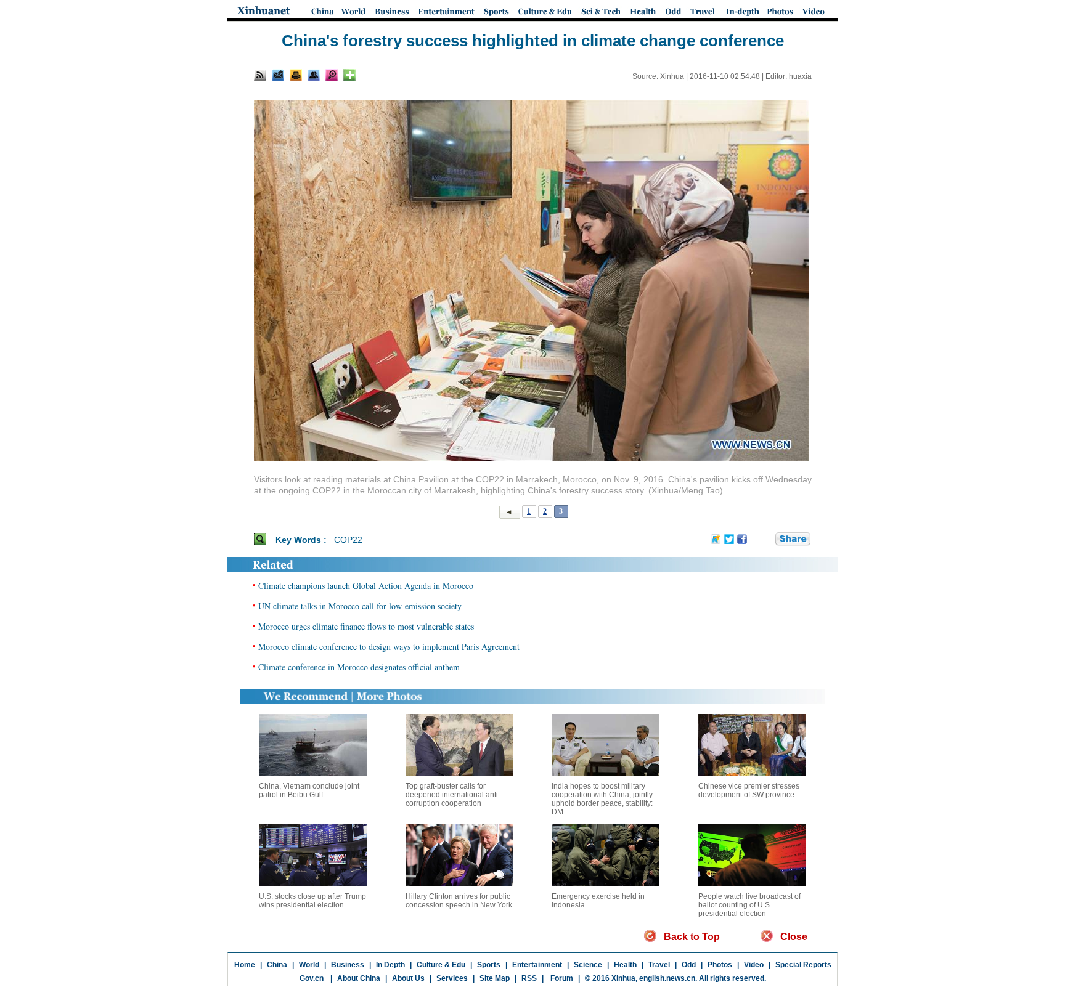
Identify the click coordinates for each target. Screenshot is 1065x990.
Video (754, 964)
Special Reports (803, 964)
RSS (529, 978)
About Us (408, 978)
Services (452, 978)
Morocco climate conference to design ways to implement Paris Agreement (389, 646)
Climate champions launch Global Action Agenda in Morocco (365, 585)
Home (244, 964)
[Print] (296, 75)
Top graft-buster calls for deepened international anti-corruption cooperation (453, 795)
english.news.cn (667, 978)
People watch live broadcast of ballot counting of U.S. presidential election (749, 905)
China (277, 964)
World (309, 964)
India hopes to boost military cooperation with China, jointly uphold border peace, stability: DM (602, 799)
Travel (659, 964)
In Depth (390, 964)
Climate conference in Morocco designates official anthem (359, 667)
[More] (349, 75)
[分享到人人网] (767, 539)
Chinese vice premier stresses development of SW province (748, 790)
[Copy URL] (314, 75)
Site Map (494, 978)
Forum (561, 978)
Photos (720, 964)
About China (358, 978)
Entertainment (537, 964)
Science (588, 964)
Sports (488, 964)
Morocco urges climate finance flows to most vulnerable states (366, 626)
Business (347, 964)
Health (625, 964)
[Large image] (331, 75)
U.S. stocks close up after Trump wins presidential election (312, 900)
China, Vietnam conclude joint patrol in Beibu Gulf (309, 790)
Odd (689, 964)
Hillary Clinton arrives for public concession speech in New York (459, 900)
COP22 (348, 540)
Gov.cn (312, 978)
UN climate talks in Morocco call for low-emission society (360, 606)
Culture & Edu (441, 964)
